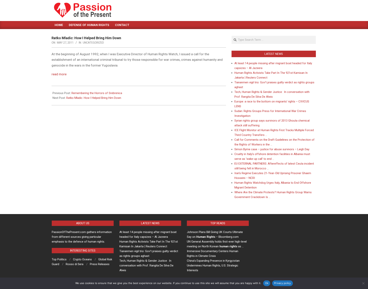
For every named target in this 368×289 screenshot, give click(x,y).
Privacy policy (282, 283)
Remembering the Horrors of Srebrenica (96, 93)
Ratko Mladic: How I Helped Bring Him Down (93, 98)
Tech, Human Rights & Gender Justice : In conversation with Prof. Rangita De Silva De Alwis (146, 265)
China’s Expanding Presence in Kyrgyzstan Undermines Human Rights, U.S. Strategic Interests (213, 265)
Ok (267, 283)
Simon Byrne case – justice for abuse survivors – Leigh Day (271, 149)
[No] (363, 283)
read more (59, 74)
